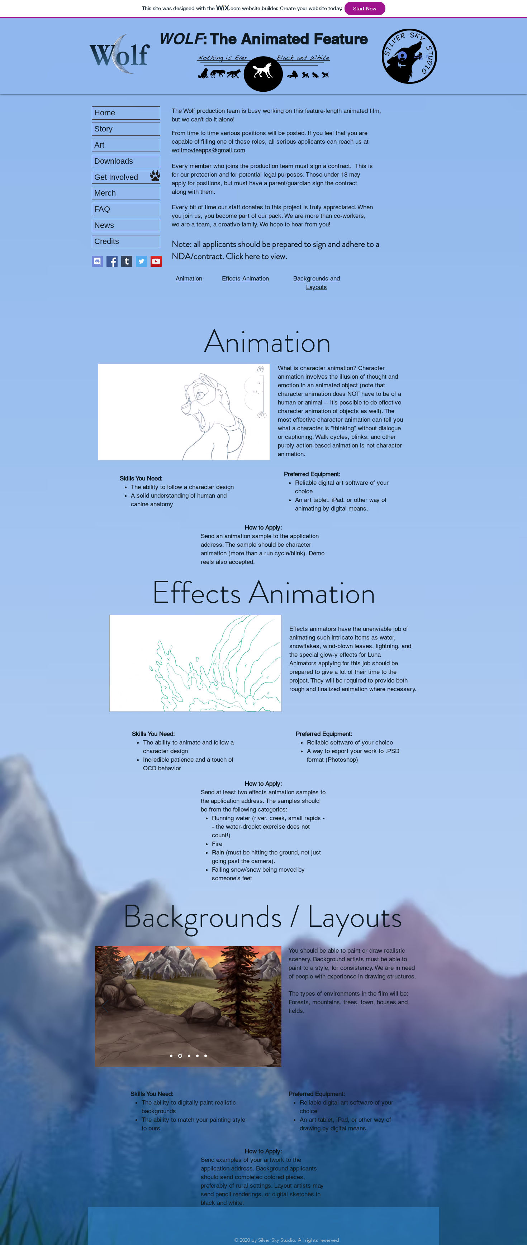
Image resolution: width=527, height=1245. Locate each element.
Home (104, 112)
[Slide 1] (171, 1056)
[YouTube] (156, 261)
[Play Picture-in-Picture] (248, 450)
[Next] (271, 1007)
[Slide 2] (179, 1056)
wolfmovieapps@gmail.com (208, 150)
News (104, 225)
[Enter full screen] (260, 450)
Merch (105, 192)
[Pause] (107, 450)
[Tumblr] (126, 261)
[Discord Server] (97, 261)
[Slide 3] (188, 1056)
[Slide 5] (205, 1056)
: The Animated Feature (285, 39)
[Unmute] (119, 450)
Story (103, 128)
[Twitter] (141, 261)
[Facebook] (112, 261)
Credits (106, 241)
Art (99, 144)
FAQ (102, 209)
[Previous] (105, 1007)
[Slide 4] (197, 1056)
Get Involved (116, 177)
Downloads (113, 161)
